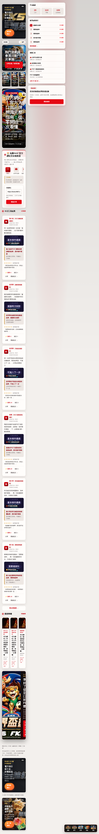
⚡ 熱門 (22, 42)
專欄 (20, 746)
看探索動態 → (34, 46)
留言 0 (16, 272)
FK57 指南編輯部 (9, 144)
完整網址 (8, 188)
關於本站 (4, 746)
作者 (9, 746)
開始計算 (14, 202)
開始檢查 (47, 101)
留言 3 (16, 336)
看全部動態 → (14, 608)
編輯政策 (14, 746)
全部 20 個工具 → (35, 81)
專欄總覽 (23, 613)
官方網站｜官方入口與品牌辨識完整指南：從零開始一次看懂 (13, 112)
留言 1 (17, 469)
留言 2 (17, 402)
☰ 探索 (5, 42)
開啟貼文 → (14, 276)
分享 (6, 276)
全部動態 (23, 211)
